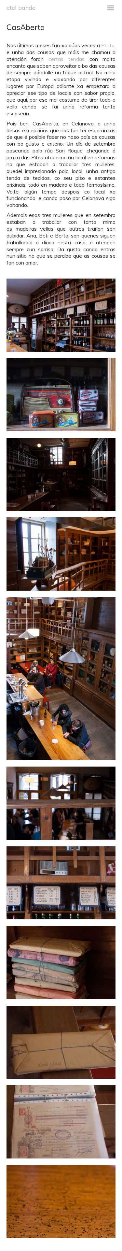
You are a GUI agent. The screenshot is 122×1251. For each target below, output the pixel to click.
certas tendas (66, 59)
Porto (108, 45)
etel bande (21, 7)
